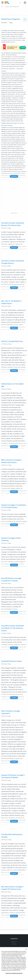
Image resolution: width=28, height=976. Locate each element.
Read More (14, 247)
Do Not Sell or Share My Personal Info (14, 973)
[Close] (26, 949)
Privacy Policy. (16, 970)
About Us (14, 942)
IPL (2, 6)
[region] (14, 961)
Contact (14, 944)
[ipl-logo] (6, 3)
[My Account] (25, 2)
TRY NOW (22, 47)
